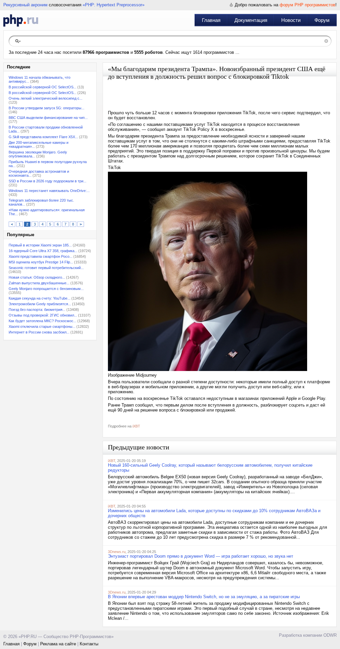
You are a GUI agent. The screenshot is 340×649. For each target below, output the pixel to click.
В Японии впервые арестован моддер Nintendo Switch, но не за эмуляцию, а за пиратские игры (204, 596)
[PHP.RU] (20, 20)
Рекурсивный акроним (25, 4)
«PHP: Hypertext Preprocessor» (113, 4)
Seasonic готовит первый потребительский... (46, 268)
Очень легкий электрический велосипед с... (45, 98)
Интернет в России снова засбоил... (39, 332)
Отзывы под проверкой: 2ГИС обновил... (43, 315)
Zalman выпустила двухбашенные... (39, 283)
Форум (321, 20)
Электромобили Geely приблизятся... (40, 304)
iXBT (136, 426)
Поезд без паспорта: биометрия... (37, 310)
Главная (211, 20)
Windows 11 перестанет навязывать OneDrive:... (49, 191)
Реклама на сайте (58, 643)
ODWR (330, 635)
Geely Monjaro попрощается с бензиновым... (46, 289)
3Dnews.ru (117, 552)
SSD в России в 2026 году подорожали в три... (47, 181)
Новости (290, 20)
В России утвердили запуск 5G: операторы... (46, 108)
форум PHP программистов (307, 4)
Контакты (89, 643)
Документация (250, 20)
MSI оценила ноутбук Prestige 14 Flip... (41, 262)
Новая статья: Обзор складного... (37, 277)
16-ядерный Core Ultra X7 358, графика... (43, 251)
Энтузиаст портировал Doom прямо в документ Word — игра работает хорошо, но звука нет (200, 556)
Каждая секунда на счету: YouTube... (39, 298)
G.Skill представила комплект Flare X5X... (43, 137)
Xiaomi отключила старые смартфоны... (42, 326)
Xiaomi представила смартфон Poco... (40, 256)
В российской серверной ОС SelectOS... (42, 87)
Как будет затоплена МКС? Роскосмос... (42, 321)
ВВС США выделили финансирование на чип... (48, 118)
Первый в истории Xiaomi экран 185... (40, 245)
